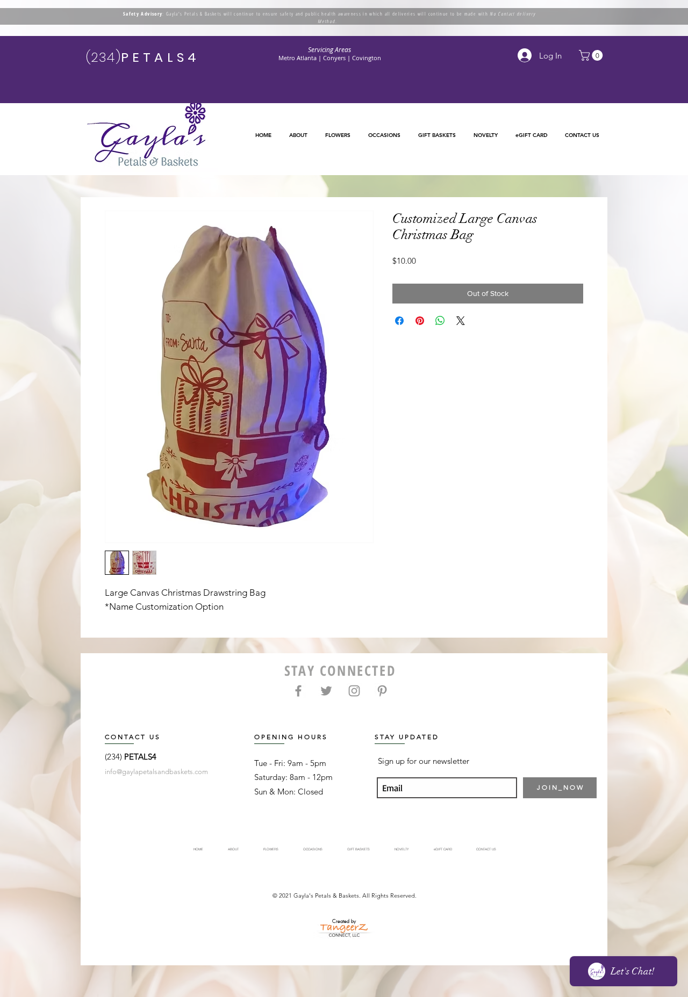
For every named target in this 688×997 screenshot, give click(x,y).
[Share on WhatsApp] (440, 320)
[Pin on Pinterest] (419, 320)
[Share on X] (460, 320)
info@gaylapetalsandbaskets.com (156, 772)
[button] (337, 135)
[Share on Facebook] (399, 320)
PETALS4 (140, 757)
